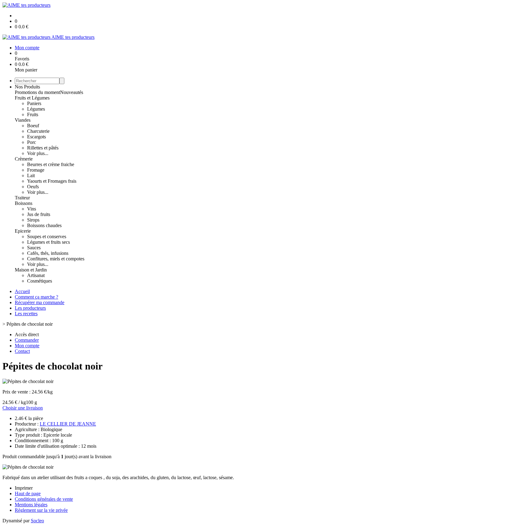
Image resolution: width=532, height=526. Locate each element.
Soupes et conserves (46, 236)
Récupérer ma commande (39, 302)
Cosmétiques (39, 280)
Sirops (33, 219)
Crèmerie (24, 158)
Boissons (23, 203)
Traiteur (22, 197)
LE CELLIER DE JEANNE (68, 423)
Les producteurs (30, 308)
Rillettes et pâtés (42, 147)
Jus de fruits (38, 214)
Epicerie (23, 231)
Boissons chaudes (44, 225)
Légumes (36, 109)
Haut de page (28, 493)
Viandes (22, 120)
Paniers (34, 103)
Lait (31, 175)
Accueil (22, 291)
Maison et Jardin (31, 269)
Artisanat (36, 275)
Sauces (34, 247)
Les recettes (26, 313)
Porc (31, 142)
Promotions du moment (37, 92)
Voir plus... (37, 153)
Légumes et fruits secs (48, 242)
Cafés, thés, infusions (47, 253)
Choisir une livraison (22, 407)
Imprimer (24, 488)
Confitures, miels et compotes (55, 258)
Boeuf (33, 125)
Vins (31, 208)
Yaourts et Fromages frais (51, 181)
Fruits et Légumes (32, 97)
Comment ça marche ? (36, 297)
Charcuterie (38, 131)
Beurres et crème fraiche (50, 164)
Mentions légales (31, 504)
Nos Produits (27, 86)
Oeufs (33, 186)
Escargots (36, 136)
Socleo (37, 520)
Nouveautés (71, 92)
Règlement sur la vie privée (41, 510)
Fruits (32, 114)
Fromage (35, 170)
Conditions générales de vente (44, 499)
